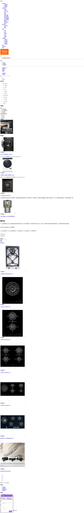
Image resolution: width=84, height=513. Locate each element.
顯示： (1, 240)
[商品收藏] (15, 151)
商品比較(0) (2, 242)
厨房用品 (5, 97)
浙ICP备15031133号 (13, 510)
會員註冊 (3, 73)
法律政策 (3, 488)
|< (2, 474)
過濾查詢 (2, 119)
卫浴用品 (5, 93)
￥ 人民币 (4, 63)
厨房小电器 (6, 95)
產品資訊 (3, 490)
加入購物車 (2, 152)
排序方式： (2, 238)
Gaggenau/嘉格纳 (4, 110)
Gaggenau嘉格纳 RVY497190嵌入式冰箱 (5, 195)
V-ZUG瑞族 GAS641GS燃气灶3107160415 (5, 372)
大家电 (5, 87)
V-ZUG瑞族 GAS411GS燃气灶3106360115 (5, 306)
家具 (5, 89)
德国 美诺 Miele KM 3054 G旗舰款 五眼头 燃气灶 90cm (7, 438)
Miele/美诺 (3, 112)
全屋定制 (5, 83)
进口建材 (5, 91)
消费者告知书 (4, 489)
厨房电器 (5, 85)
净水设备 (5, 99)
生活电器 (5, 101)
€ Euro (4, 62)
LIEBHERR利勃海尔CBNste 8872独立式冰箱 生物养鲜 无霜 (7, 216)
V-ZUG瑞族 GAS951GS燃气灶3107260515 (5, 405)
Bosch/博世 (3, 111)
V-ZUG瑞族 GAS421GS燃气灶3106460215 (5, 339)
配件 (5, 103)
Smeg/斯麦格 (3, 109)
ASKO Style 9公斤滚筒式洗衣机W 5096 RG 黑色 (6, 154)
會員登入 (3, 74)
